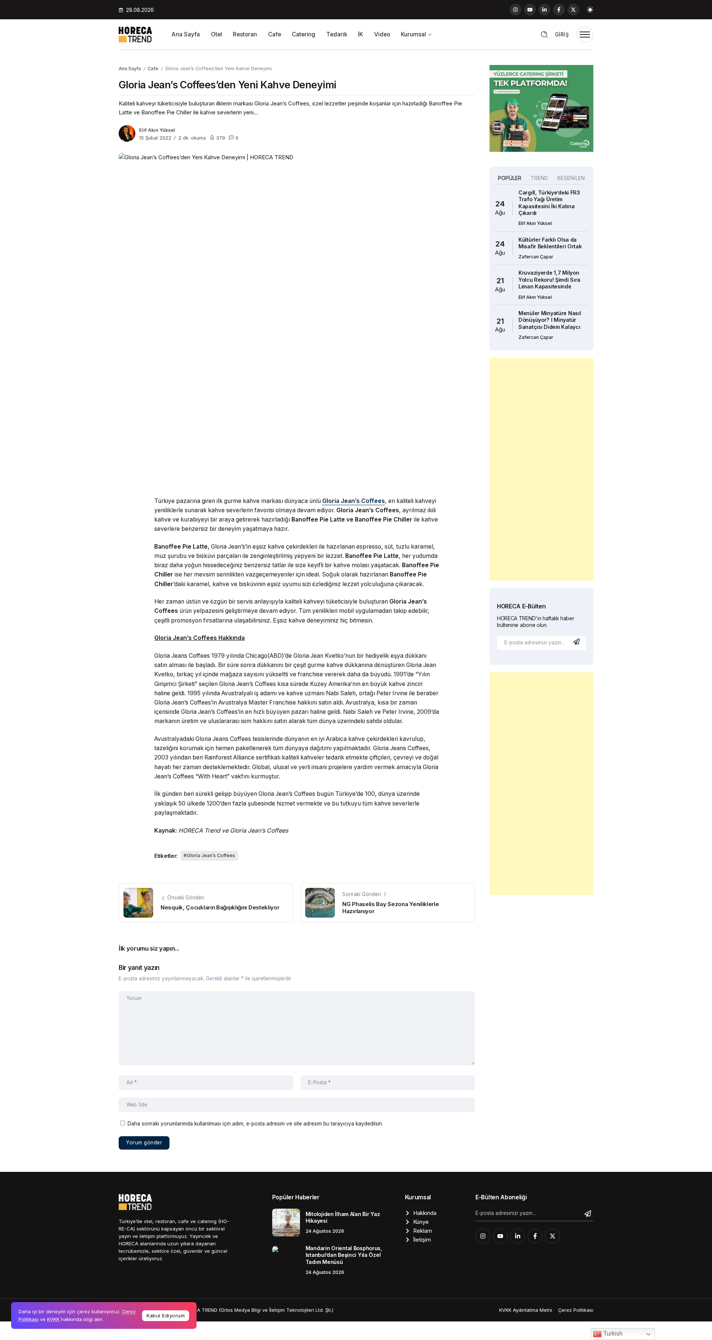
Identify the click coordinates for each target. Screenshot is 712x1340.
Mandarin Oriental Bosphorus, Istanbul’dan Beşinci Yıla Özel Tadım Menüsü (344, 1255)
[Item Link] (286, 1222)
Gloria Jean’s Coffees (211, 855)
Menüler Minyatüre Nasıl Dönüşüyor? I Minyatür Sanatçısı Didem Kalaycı (549, 320)
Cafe (153, 68)
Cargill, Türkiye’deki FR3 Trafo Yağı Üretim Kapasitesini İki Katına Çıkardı (549, 202)
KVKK (53, 1319)
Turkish (612, 1333)
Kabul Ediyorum (165, 1315)
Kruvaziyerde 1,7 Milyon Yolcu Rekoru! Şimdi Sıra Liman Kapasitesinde (549, 279)
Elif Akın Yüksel (157, 130)
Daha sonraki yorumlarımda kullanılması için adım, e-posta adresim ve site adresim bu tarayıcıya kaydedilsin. (255, 1124)
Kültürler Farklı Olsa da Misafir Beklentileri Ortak (550, 243)
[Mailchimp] (577, 641)
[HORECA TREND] (135, 33)
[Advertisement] (541, 469)
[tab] (509, 178)
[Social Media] (515, 10)
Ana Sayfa (130, 68)
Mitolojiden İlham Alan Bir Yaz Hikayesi (343, 1217)
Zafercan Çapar (535, 256)
